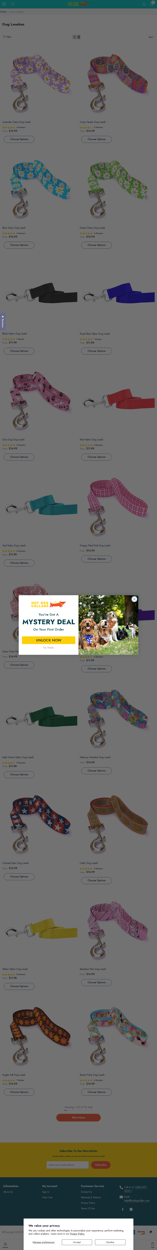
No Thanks (48, 647)
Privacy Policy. (77, 1234)
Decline (110, 1242)
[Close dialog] (134, 599)
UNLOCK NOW (48, 640)
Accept (77, 1242)
